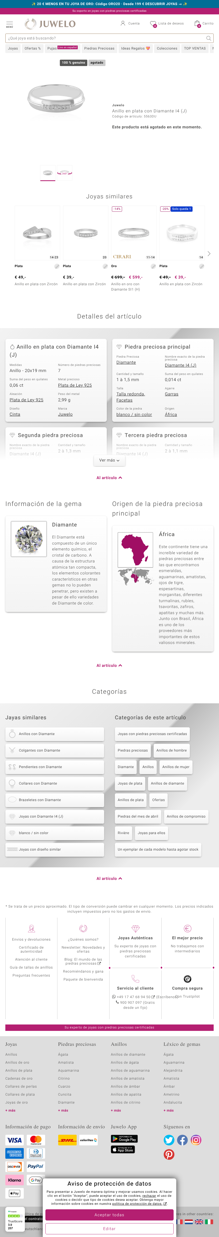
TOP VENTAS (195, 48)
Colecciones (167, 48)
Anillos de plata (131, 800)
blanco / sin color (134, 414)
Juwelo (65, 414)
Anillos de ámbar (125, 1086)
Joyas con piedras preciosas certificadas (152, 734)
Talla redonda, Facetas (130, 397)
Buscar (209, 38)
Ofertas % (33, 48)
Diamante (126, 362)
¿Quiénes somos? (83, 939)
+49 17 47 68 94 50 (134, 997)
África (171, 414)
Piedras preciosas (133, 750)
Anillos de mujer (176, 767)
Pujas (62, 48)
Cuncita (65, 1094)
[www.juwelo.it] (209, 1221)
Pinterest (169, 1154)
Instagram (196, 1140)
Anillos (148, 767)
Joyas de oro (16, 1102)
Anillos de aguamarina (130, 1070)
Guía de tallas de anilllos (31, 967)
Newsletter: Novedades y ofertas (83, 949)
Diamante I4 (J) (181, 365)
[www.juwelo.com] (199, 1221)
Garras (172, 394)
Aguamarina (174, 1062)
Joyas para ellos (151, 833)
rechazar (149, 1196)
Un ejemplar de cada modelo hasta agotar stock (158, 849)
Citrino (64, 1078)
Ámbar (169, 1086)
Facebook (182, 1140)
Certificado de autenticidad (31, 949)
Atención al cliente (31, 959)
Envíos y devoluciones (31, 939)
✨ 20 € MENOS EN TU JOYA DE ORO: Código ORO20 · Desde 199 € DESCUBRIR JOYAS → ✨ (109, 4)
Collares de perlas (21, 1086)
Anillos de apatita (126, 1094)
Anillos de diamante (167, 783)
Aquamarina (68, 1070)
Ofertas (158, 800)
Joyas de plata (130, 783)
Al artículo (107, 478)
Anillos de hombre (172, 750)
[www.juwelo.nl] (189, 1221)
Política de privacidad (39, 1214)
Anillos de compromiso (186, 816)
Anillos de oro (17, 1062)
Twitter (169, 1140)
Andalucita (173, 1102)
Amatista (66, 1062)
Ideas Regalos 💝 (135, 48)
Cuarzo (64, 1086)
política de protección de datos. (137, 1204)
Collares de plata (20, 1094)
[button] (9, 24)
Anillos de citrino (125, 1102)
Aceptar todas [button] (109, 1215)
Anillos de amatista (127, 1078)
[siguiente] (208, 253)
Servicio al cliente (135, 988)
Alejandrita (173, 1070)
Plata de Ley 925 (75, 385)
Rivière (123, 833)
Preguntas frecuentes (31, 975)
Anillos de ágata (125, 1062)
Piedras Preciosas (99, 48)
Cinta (15, 414)
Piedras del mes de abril (138, 816)
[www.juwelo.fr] (179, 1221)
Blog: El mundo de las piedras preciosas (83, 961)
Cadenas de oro (19, 1078)
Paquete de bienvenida (83, 979)
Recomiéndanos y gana (83, 971)
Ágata (63, 1054)
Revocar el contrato (26, 1219)
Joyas (13, 48)
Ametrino (172, 1094)
